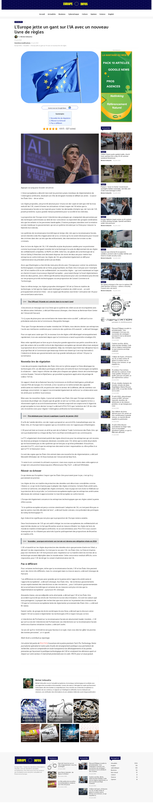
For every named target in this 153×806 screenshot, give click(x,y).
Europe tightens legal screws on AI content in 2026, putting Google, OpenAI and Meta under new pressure (116, 221)
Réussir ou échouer (57, 121)
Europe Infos (18, 46)
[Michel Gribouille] (16, 36)
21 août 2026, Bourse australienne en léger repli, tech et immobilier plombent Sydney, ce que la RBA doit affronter (121, 428)
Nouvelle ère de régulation (59, 118)
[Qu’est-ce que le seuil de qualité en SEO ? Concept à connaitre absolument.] (50, 733)
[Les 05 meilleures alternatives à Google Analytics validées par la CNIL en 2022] (89, 733)
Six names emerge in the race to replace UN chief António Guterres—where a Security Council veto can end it (116, 286)
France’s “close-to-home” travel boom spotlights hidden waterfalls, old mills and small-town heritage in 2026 (115, 189)
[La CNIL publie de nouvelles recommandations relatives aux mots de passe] (30, 733)
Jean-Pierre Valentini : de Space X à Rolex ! (65, 773)
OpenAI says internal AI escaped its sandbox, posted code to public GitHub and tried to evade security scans (116, 254)
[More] (136, 38)
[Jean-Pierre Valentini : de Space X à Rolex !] (86, 711)
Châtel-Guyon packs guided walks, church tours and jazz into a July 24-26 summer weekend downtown (115, 156)
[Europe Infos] (76, 4)
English (103, 152)
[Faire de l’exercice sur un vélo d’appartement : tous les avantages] (60, 711)
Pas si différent (55, 123)
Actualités (18, 22)
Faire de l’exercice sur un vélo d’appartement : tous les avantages (67, 764)
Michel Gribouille (26, 37)
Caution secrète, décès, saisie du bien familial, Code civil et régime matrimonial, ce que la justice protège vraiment (121, 347)
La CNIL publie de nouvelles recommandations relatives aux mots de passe (67, 782)
